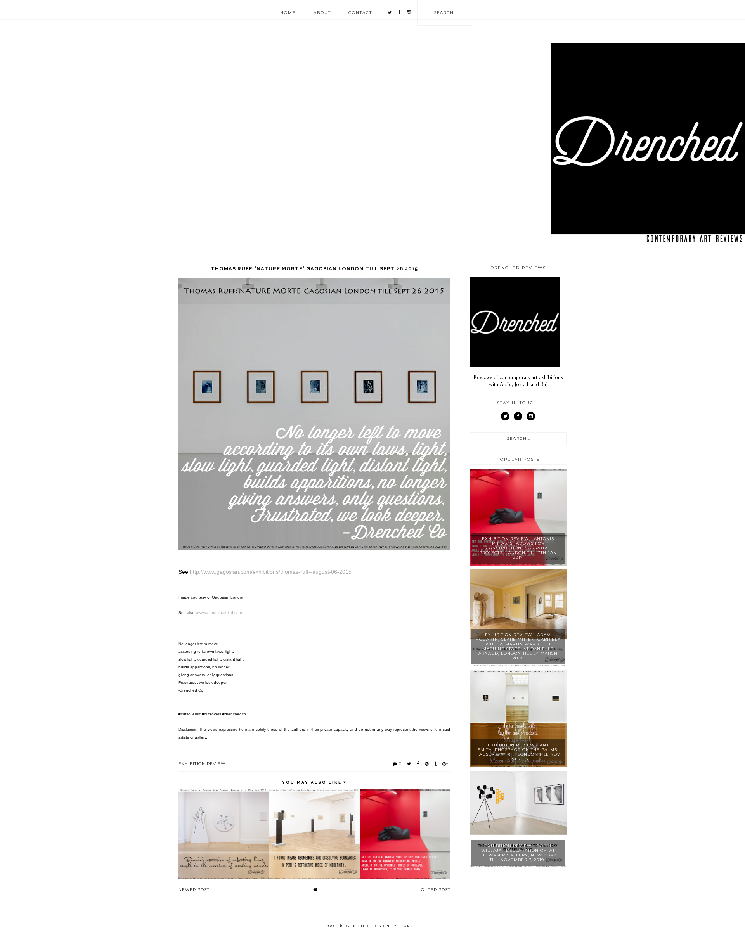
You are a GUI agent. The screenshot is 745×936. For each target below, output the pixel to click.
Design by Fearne (394, 926)
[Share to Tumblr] (435, 763)
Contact (360, 12)
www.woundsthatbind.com (219, 613)
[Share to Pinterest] (427, 763)
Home (288, 12)
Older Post (435, 889)
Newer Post (193, 889)
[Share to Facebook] (418, 763)
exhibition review (201, 763)
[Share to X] (409, 763)
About (322, 12)
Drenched (357, 926)
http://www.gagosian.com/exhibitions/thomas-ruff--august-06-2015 (271, 572)
